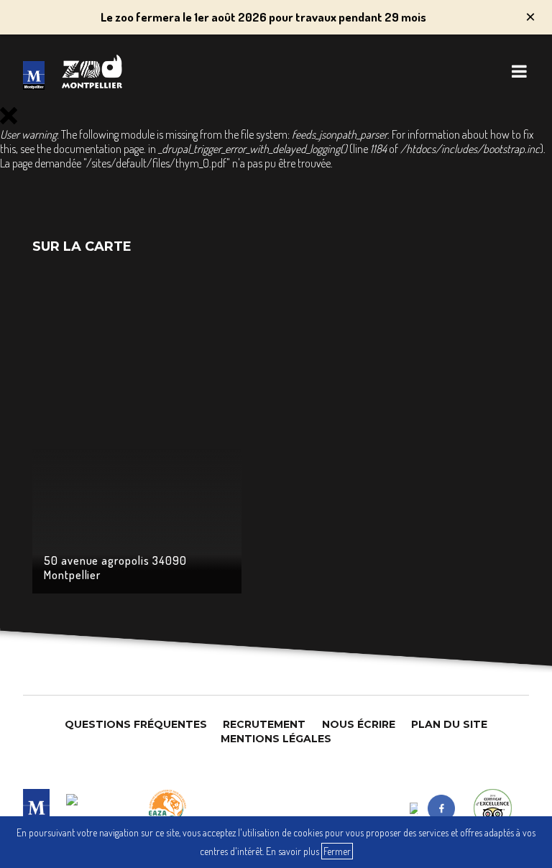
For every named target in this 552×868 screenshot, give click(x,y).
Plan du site (449, 724)
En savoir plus (292, 851)
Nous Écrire (358, 724)
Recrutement (264, 724)
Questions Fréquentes (136, 724)
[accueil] (34, 76)
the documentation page (90, 149)
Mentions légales (276, 738)
